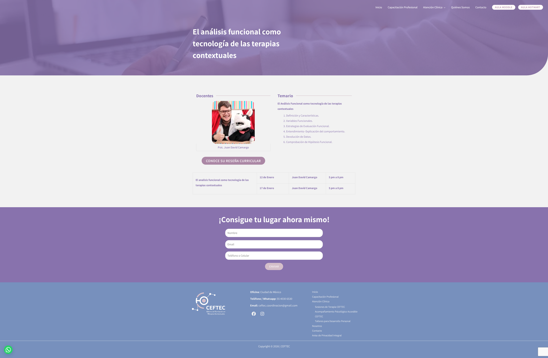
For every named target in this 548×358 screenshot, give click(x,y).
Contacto (317, 330)
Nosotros (317, 326)
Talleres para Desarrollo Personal (332, 321)
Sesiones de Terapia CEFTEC (330, 306)
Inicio (315, 291)
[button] (443, 7)
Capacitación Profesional (325, 296)
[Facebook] (254, 314)
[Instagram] (262, 314)
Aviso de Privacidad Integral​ (327, 335)
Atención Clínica (320, 301)
